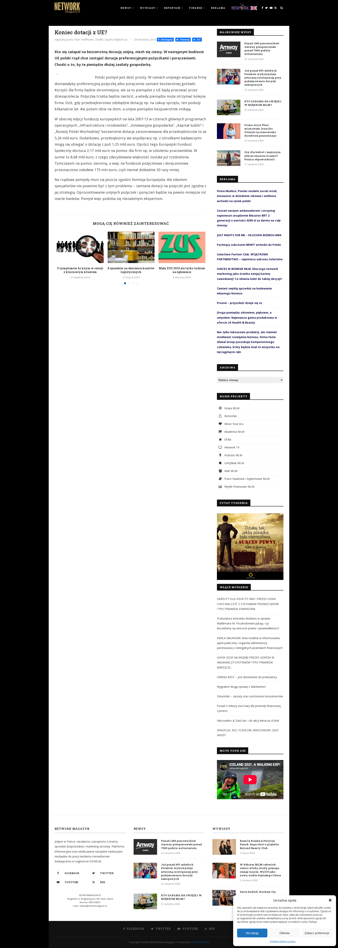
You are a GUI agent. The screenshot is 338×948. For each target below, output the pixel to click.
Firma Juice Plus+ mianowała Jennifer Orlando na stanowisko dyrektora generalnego (260, 130)
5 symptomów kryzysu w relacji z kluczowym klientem (80, 270)
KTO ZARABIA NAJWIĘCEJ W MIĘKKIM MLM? (262, 103)
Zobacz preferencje (317, 933)
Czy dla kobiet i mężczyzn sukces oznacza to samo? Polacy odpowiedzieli (262, 155)
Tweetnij (184, 39)
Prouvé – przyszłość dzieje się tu (239, 303)
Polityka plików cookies (283, 941)
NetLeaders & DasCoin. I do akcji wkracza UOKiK (248, 720)
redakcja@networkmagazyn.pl (93, 905)
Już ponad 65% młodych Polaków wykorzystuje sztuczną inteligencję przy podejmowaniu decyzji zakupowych (262, 78)
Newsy (125, 7)
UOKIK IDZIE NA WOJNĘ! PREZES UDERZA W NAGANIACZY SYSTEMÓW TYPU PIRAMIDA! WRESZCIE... (245, 662)
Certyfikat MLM (234, 463)
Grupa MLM (231, 408)
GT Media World (200, 942)
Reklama (218, 7)
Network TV (231, 447)
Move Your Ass (234, 424)
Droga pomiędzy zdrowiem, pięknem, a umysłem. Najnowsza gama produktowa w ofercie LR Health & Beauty (247, 317)
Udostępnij (166, 39)
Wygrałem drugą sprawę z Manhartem (241, 687)
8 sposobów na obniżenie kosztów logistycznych (131, 270)
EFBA (227, 439)
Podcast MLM (233, 455)
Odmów (285, 933)
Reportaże (172, 7)
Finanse (195, 7)
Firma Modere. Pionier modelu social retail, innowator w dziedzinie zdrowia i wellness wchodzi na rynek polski (247, 196)
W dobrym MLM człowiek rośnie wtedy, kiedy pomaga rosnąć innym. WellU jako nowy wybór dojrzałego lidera (260, 870)
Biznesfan (230, 416)
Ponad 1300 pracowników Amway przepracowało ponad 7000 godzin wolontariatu (261, 49)
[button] (330, 900)
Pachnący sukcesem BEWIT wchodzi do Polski (249, 245)
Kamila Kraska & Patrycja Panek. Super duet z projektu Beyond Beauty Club (259, 844)
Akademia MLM (234, 432)
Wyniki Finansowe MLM (239, 486)
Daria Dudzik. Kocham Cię (258, 892)
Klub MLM (230, 471)
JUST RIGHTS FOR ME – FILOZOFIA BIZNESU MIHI (249, 235)
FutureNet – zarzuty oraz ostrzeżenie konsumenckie (250, 696)
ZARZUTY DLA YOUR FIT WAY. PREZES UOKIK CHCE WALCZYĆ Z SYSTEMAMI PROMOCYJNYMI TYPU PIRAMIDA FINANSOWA (248, 604)
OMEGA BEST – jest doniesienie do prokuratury (247, 677)
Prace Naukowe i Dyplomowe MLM (247, 479)
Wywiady (147, 7)
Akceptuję (252, 933)
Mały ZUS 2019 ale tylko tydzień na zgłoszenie (182, 270)
